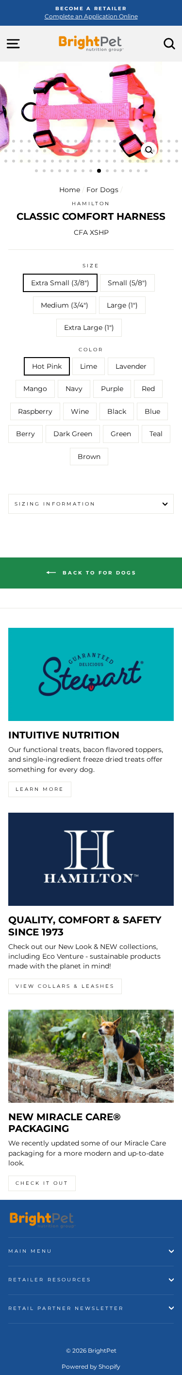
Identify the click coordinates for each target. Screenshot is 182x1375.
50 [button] (30, 162)
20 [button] (154, 142)
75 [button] (76, 171)
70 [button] (37, 171)
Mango (35, 389)
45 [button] (169, 151)
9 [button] (68, 142)
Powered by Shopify (91, 1366)
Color (91, 349)
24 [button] (6, 151)
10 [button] (76, 142)
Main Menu (30, 1251)
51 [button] (37, 162)
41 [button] (138, 151)
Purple (112, 389)
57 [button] (84, 162)
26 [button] (22, 151)
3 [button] (22, 142)
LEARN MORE (40, 789)
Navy (74, 389)
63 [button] (131, 162)
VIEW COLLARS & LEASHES (65, 986)
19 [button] (146, 142)
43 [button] (154, 151)
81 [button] (123, 171)
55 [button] (68, 162)
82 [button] (131, 171)
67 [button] (162, 162)
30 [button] (53, 151)
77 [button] (91, 171)
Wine (80, 411)
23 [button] (177, 142)
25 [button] (14, 151)
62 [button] (123, 162)
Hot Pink (47, 366)
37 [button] (107, 151)
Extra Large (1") (89, 327)
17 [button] (131, 142)
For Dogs (102, 190)
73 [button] (60, 171)
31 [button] (61, 151)
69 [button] (177, 162)
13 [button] (100, 142)
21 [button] (162, 142)
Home (69, 190)
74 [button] (68, 171)
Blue (152, 411)
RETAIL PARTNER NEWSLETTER (66, 1308)
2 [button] (14, 142)
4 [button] (30, 142)
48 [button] (14, 162)
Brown (89, 456)
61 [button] (115, 162)
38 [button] (115, 151)
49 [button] (22, 162)
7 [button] (53, 142)
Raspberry (35, 411)
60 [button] (107, 162)
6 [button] (45, 142)
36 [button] (100, 151)
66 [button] (154, 162)
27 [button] (30, 151)
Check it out (42, 1183)
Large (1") (122, 305)
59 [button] (100, 162)
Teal (156, 434)
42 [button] (146, 151)
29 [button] (45, 151)
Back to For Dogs (98, 573)
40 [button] (131, 151)
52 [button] (45, 162)
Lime (88, 366)
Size (91, 265)
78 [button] (99, 171)
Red (148, 389)
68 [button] (169, 162)
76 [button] (84, 171)
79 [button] (108, 171)
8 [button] (61, 142)
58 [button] (92, 162)
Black (116, 411)
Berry (25, 434)
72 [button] (52, 171)
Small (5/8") (127, 283)
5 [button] (37, 142)
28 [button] (37, 151)
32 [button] (68, 151)
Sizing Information (55, 504)
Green (121, 434)
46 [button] (177, 151)
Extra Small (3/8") (60, 283)
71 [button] (45, 171)
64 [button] (138, 162)
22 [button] (169, 142)
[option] (91, 13)
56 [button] (76, 162)
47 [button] (6, 162)
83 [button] (139, 171)
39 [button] (123, 151)
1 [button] (6, 142)
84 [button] (147, 171)
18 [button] (138, 142)
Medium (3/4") (64, 305)
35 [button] (92, 151)
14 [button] (107, 142)
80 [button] (116, 171)
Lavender (131, 366)
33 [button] (76, 151)
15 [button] (115, 142)
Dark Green (72, 434)
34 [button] (84, 151)
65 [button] (146, 162)
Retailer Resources (49, 1280)
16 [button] (123, 142)
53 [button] (53, 162)
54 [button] (61, 162)
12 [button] (92, 142)
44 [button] (162, 151)
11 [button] (84, 142)
